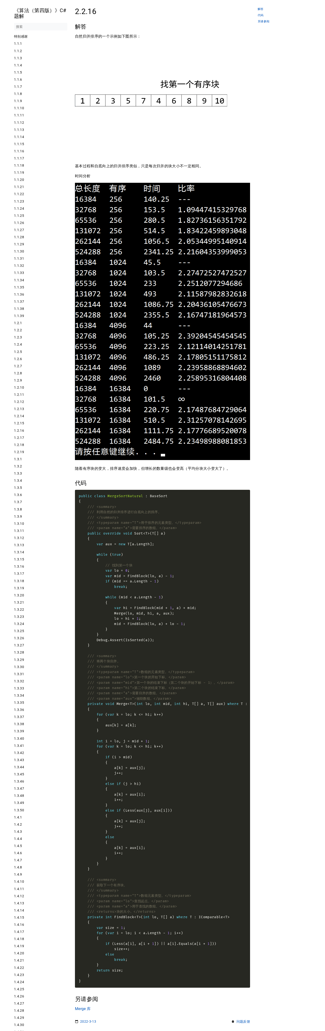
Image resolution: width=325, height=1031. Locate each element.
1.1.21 (19, 187)
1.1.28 (19, 237)
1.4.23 (19, 975)
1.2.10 (19, 387)
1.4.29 (19, 1018)
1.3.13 (19, 545)
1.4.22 (19, 968)
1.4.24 (19, 982)
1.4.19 (19, 946)
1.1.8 (18, 94)
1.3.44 (19, 767)
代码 (261, 15)
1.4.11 (19, 889)
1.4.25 (19, 989)
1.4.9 (18, 874)
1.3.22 (19, 609)
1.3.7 (18, 502)
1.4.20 (19, 953)
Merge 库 (83, 1008)
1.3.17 (19, 573)
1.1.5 (18, 72)
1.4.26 (19, 996)
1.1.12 (19, 122)
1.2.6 (18, 359)
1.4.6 (18, 853)
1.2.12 (19, 402)
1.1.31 (19, 258)
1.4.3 (18, 831)
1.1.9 (18, 101)
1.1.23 (19, 201)
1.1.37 (19, 301)
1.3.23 (19, 617)
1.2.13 (19, 409)
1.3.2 (18, 466)
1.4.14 (19, 910)
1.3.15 (19, 559)
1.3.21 (19, 602)
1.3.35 (19, 702)
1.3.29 (19, 660)
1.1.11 (19, 115)
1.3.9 (18, 516)
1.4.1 (18, 817)
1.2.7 (18, 366)
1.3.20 (19, 595)
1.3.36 (19, 710)
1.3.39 (19, 731)
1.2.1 (18, 323)
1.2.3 (18, 337)
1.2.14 (19, 416)
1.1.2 (18, 51)
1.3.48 (19, 796)
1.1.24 (19, 208)
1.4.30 (19, 1025)
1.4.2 (18, 824)
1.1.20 (19, 180)
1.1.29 (19, 244)
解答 (261, 9)
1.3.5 (18, 488)
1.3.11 (19, 531)
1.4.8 (18, 867)
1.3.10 (19, 523)
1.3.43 (19, 760)
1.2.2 (18, 330)
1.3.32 (19, 681)
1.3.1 (18, 459)
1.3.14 (19, 552)
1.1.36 (19, 294)
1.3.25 (19, 631)
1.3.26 (19, 638)
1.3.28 (19, 652)
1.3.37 (19, 717)
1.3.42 (19, 753)
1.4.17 (19, 932)
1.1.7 (18, 87)
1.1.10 (19, 108)
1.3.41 (19, 746)
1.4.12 (19, 896)
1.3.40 (19, 738)
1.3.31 (19, 674)
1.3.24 (19, 624)
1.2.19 (19, 452)
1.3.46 (19, 781)
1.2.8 (18, 373)
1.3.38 (19, 724)
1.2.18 (19, 445)
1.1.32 (19, 266)
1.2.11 (19, 395)
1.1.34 (19, 280)
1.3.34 (19, 695)
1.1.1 (18, 43)
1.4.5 (18, 846)
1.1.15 (19, 144)
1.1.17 (19, 158)
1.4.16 (19, 925)
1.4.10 (19, 881)
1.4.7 (18, 860)
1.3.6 (18, 495)
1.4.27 (19, 1003)
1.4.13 (19, 903)
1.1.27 (19, 230)
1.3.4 (18, 480)
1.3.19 (19, 588)
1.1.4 (18, 65)
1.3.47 (19, 788)
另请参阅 (263, 21)
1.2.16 (19, 430)
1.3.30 (19, 667)
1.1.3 (18, 58)
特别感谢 (21, 36)
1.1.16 (19, 151)
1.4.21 (19, 960)
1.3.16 (19, 566)
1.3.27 (19, 645)
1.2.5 (18, 352)
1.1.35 (19, 287)
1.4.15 (19, 917)
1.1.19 (19, 172)
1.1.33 (19, 273)
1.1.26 (19, 223)
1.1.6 (18, 79)
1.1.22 (19, 194)
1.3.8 (18, 509)
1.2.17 (19, 438)
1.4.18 (19, 939)
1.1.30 (19, 251)
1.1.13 (19, 130)
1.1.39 (19, 316)
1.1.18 (19, 165)
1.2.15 (19, 423)
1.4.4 (18, 839)
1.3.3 (18, 473)
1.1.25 (19, 216)
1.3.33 (19, 688)
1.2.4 (18, 344)
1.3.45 (19, 774)
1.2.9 (18, 380)
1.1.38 (19, 309)
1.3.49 (19, 803)
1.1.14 (19, 137)
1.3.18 (19, 581)
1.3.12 (19, 538)
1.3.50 (19, 810)
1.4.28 (19, 1010)
